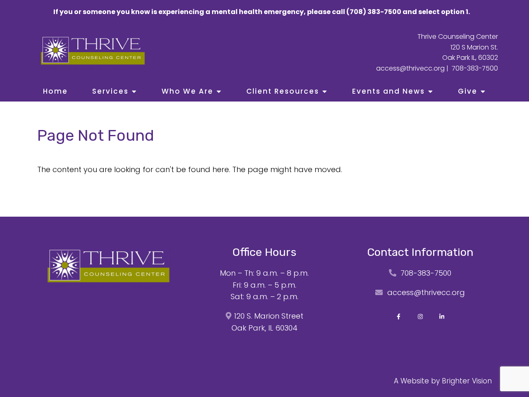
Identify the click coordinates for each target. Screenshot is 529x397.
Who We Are (187, 91)
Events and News (388, 91)
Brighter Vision (467, 381)
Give (467, 91)
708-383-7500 (475, 68)
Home (55, 91)
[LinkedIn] (441, 316)
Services (110, 91)
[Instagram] (420, 316)
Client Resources (282, 91)
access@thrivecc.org (410, 68)
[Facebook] (398, 316)
